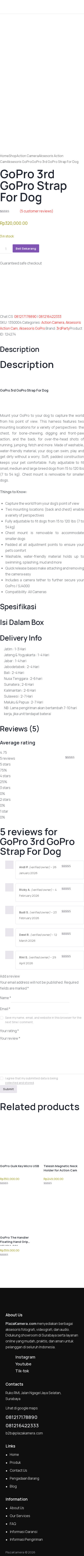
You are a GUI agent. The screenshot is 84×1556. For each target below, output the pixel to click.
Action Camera (28, 156)
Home (4, 156)
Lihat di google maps (22, 1408)
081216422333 (50, 316)
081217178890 (25, 316)
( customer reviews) (36, 211)
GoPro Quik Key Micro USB (19, 1166)
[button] (79, 6)
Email (5, 1008)
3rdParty (63, 328)
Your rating (9, 1030)
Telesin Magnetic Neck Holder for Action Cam (60, 1168)
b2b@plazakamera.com (24, 1433)
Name (5, 997)
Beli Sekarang (26, 248)
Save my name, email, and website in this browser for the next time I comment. (43, 1020)
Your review (10, 1038)
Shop (13, 156)
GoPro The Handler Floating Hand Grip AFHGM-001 (14, 1239)
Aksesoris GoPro (19, 161)
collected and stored (19, 1082)
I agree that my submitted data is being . (31, 1080)
